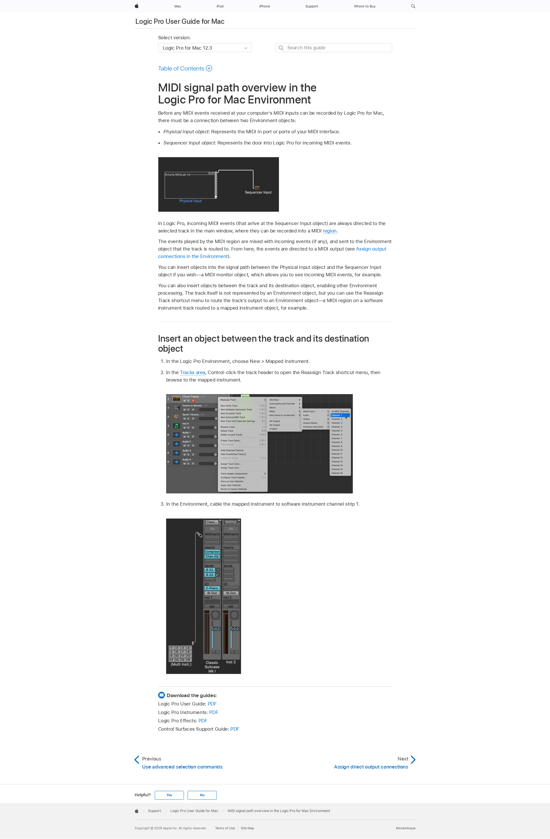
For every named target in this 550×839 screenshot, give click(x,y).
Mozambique (405, 828)
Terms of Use (225, 828)
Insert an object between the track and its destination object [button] (263, 343)
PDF (212, 704)
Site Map (247, 828)
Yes (169, 795)
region (330, 231)
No (202, 795)
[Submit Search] (281, 48)
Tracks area (192, 372)
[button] (413, 6)
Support (154, 811)
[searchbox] (333, 47)
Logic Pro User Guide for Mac (179, 21)
